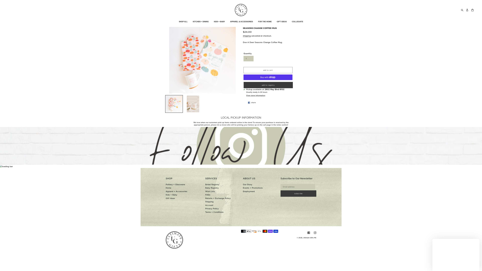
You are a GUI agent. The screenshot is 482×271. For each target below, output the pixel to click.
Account (209, 205)
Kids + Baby (171, 195)
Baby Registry (212, 188)
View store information (255, 95)
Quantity (248, 54)
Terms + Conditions (214, 212)
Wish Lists (210, 191)
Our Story (247, 185)
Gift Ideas (170, 198)
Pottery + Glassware (175, 185)
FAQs (207, 195)
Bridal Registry (212, 185)
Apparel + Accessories (176, 191)
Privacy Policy (212, 209)
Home (168, 188)
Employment (249, 191)
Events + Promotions (253, 188)
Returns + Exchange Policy (218, 198)
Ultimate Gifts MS (309, 238)
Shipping (247, 36)
